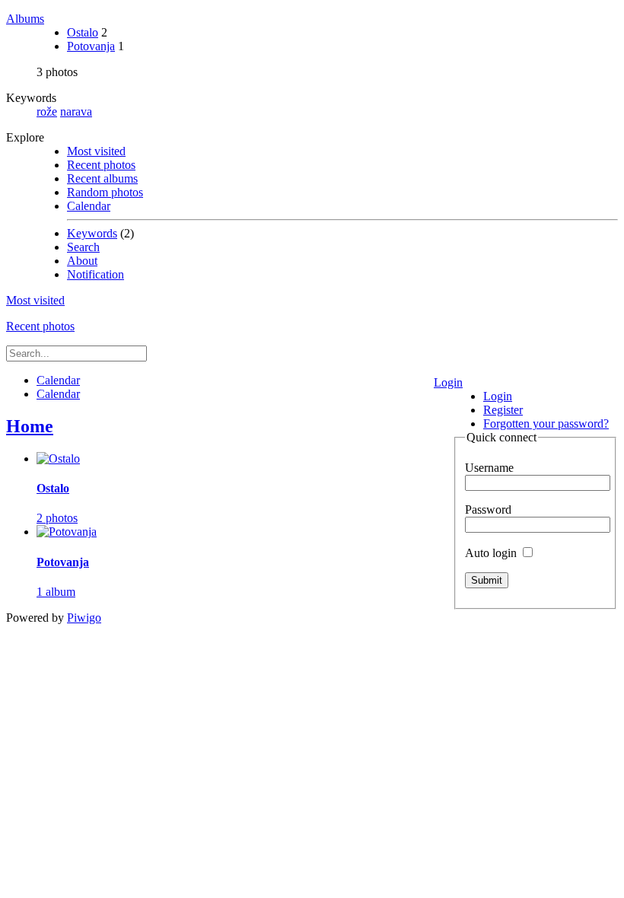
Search (83, 246)
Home (29, 426)
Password (488, 509)
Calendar (88, 205)
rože (47, 111)
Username (489, 467)
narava (76, 111)
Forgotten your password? (546, 423)
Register (503, 409)
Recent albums (102, 178)
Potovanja (91, 46)
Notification (95, 274)
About (82, 260)
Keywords (92, 233)
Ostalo (82, 32)
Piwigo (84, 617)
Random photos (105, 192)
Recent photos (101, 164)
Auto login (492, 552)
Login (448, 382)
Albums (25, 18)
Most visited (96, 151)
